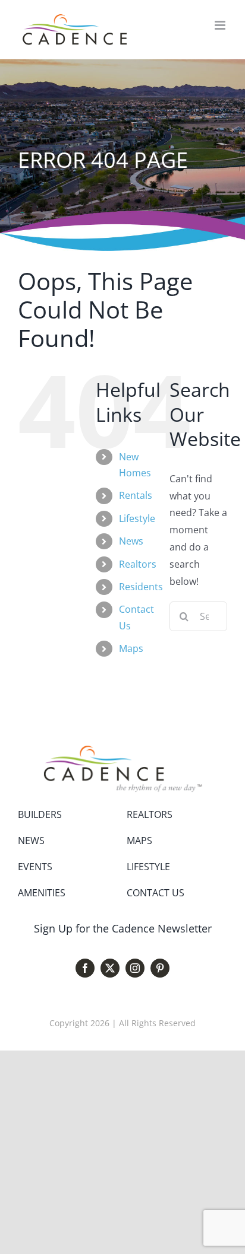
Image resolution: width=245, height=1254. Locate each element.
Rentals (135, 495)
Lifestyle (137, 518)
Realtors (137, 564)
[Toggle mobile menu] (221, 25)
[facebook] (85, 968)
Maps (131, 648)
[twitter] (110, 968)
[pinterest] (159, 968)
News (131, 541)
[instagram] (135, 968)
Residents (141, 586)
